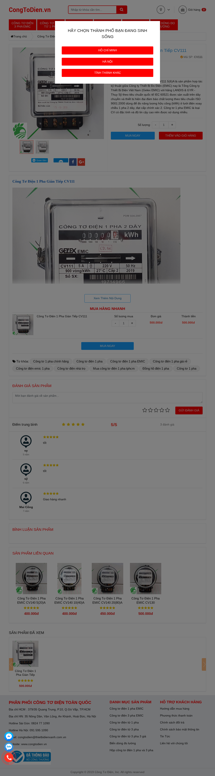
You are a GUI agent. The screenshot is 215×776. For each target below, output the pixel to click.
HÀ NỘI (107, 61)
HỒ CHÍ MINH (107, 50)
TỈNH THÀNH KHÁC (107, 72)
